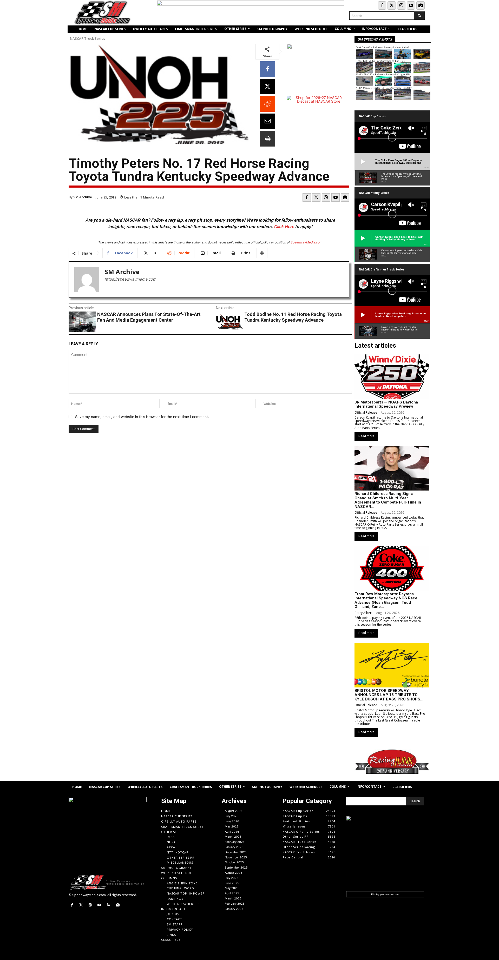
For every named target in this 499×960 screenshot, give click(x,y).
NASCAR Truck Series (87, 38)
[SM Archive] (86, 279)
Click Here (284, 226)
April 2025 (232, 893)
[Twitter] (392, 5)
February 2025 (235, 903)
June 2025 (232, 883)
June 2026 (232, 821)
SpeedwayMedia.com (306, 242)
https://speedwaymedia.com (130, 279)
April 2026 (232, 831)
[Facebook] (382, 5)
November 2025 (236, 857)
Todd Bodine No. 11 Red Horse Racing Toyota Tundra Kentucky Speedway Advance (293, 317)
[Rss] (108, 905)
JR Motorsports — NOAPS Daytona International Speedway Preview (386, 404)
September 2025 (236, 867)
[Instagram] (401, 5)
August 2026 (233, 811)
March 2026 (233, 836)
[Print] (267, 139)
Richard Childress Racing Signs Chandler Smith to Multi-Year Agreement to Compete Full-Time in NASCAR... (387, 500)
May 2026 (232, 826)
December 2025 (236, 852)
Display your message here (385, 894)
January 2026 (234, 847)
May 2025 (232, 888)
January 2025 (234, 909)
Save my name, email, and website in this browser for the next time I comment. (142, 416)
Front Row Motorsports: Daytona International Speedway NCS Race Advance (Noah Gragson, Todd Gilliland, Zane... (385, 600)
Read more (366, 436)
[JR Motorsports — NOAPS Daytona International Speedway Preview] (391, 376)
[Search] (419, 15)
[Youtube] (411, 5)
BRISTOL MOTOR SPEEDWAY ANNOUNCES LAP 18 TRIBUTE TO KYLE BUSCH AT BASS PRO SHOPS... (388, 694)
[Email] (267, 121)
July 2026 (231, 816)
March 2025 (233, 898)
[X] (267, 86)
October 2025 (234, 862)
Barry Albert (363, 613)
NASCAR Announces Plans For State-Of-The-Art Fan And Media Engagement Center (149, 317)
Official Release (365, 412)
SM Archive (82, 197)
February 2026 (235, 842)
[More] (262, 253)
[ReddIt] (267, 104)
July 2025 (231, 878)
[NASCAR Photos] (420, 5)
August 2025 (233, 873)
